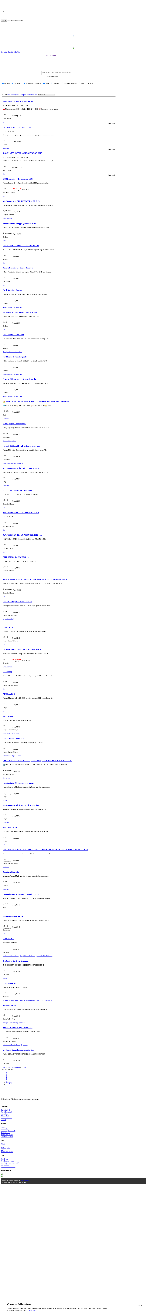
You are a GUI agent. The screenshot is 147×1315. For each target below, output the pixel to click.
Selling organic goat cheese (14, 424)
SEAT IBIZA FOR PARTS (13, 335)
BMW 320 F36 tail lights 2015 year (17, 1028)
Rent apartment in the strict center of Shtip (21, 468)
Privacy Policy (5, 1116)
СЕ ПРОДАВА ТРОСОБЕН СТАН (17, 127)
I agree (139, 1305)
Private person (14, 95)
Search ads (4, 1159)
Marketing (4, 1114)
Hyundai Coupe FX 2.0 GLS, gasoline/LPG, (21, 894)
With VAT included (87, 83)
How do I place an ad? (8, 1131)
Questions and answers (8, 1167)
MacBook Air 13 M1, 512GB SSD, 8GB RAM (21, 201)
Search (4, 20)
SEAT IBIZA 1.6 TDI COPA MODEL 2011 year (22, 535)
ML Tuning (7, 672)
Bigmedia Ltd (5, 1110)
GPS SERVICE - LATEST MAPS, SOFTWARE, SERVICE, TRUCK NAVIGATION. (37, 761)
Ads (8, 95)
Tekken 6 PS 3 (8, 939)
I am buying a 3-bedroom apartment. (18, 783)
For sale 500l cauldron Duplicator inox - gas (21, 446)
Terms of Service (6, 1118)
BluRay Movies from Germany (16, 961)
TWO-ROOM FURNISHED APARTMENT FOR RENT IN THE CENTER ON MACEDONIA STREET (45, 850)
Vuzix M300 (8, 716)
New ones (56, 83)
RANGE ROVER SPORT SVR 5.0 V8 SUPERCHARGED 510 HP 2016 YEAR (35, 579)
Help (2, 1150)
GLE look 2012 (9, 694)
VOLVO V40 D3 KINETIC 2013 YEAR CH (21, 246)
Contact (3, 1120)
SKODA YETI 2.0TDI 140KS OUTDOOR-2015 (22, 153)
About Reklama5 (6, 1112)
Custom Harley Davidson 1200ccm (17, 602)
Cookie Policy (31, 1310)
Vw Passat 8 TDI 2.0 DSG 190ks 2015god (20, 312)
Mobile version (25, 1180)
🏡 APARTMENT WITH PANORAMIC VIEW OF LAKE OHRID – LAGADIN (36, 401)
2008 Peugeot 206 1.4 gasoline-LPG (18, 179)
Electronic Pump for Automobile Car (18, 1050)
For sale (7, 83)
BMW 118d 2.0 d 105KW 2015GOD (18, 101)
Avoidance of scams (7, 1161)
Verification (4, 1129)
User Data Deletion (7, 1137)
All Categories (5, 1148)
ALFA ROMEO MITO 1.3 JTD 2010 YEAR (21, 513)
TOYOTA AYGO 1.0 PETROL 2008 (17, 490)
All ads (3, 1144)
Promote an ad (5, 1133)
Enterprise (23, 95)
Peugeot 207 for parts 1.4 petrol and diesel (20, 379)
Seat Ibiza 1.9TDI (10, 827)
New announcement (7, 1146)
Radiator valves (9, 1005)
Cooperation (5, 1165)
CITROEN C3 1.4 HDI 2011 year (16, 557)
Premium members (7, 1152)
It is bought (17, 83)
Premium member (7, 1135)
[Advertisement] (59, 89)
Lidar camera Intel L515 (13, 738)
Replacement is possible (33, 83)
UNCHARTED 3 (9, 983)
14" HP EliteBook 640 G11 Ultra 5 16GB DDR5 (22, 649)
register (3, 1127)
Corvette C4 (8, 627)
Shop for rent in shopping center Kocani (19, 223)
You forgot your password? (9, 1163)
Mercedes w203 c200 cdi (13, 916)
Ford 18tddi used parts (12, 290)
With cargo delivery (70, 83)
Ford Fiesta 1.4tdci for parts (15, 357)
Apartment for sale (11, 872)
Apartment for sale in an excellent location (21, 805)
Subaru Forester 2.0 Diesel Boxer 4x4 (18, 268)
